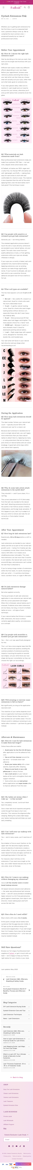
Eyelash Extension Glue (11, 1105)
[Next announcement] (30, 2)
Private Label (8, 1116)
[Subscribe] (27, 1140)
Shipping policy (27, 1156)
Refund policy (27, 1153)
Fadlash (11, 953)
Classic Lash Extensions (11, 1093)
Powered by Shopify (16, 1153)
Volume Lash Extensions (11, 1097)
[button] (3, 7)
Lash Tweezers (8, 1101)
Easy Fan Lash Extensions (12, 1089)
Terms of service (17, 1156)
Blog (5, 1128)
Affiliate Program (9, 1124)
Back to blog (18, 1077)
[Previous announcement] (3, 2)
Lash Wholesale (8, 1120)
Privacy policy (7, 1156)
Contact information (17, 1158)
